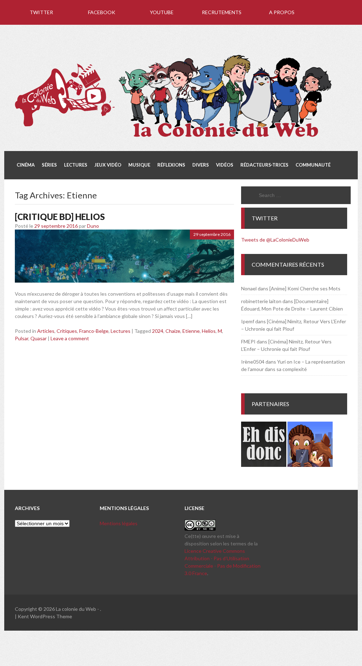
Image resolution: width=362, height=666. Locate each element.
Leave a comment (70, 338)
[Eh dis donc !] (263, 465)
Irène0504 (252, 362)
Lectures (120, 331)
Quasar (38, 338)
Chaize (172, 331)
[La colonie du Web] (174, 138)
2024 (157, 331)
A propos (281, 12)
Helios (209, 331)
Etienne (191, 331)
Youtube (162, 12)
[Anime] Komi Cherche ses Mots (304, 288)
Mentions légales (119, 523)
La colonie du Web (76, 609)
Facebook (101, 12)
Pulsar (21, 338)
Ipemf (247, 321)
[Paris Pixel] (310, 465)
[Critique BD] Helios (60, 217)
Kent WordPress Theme (45, 616)
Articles (45, 331)
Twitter (41, 12)
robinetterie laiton (261, 301)
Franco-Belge (94, 331)
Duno (93, 226)
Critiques (67, 331)
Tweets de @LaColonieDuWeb (275, 240)
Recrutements (221, 12)
